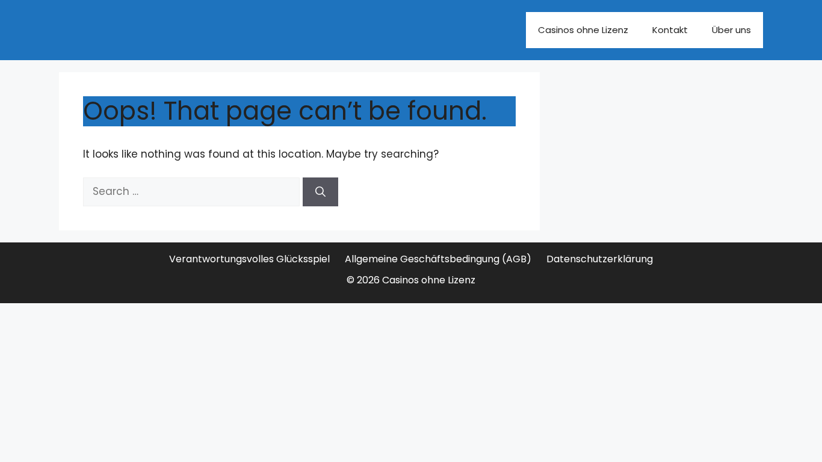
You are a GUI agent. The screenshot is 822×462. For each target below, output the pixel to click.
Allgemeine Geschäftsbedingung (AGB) (438, 259)
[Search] (320, 191)
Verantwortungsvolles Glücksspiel (249, 259)
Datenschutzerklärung (599, 259)
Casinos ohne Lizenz (583, 29)
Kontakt (670, 29)
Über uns (731, 29)
